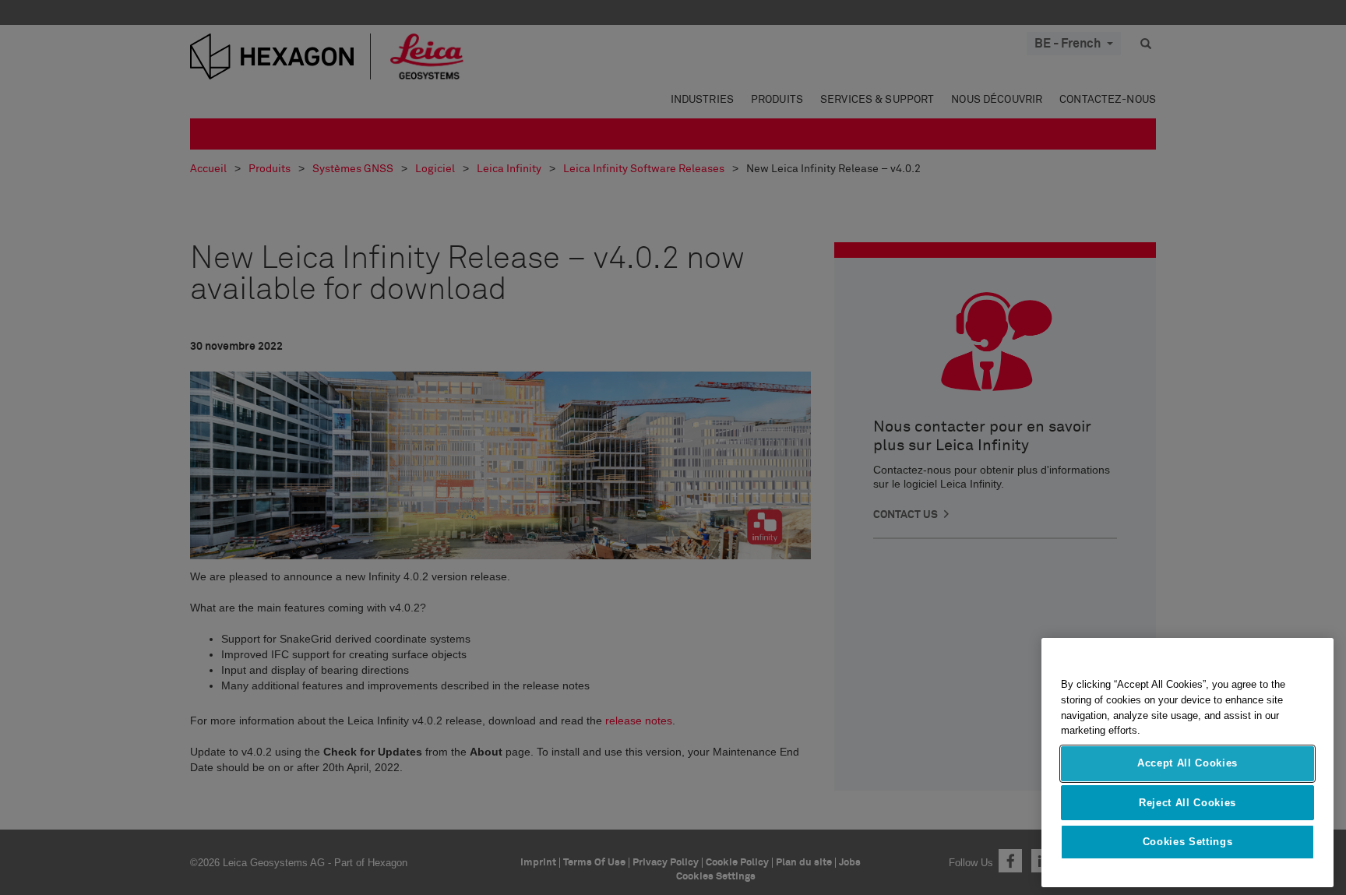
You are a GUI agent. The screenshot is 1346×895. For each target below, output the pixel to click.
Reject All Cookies (1187, 802)
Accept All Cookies (1187, 763)
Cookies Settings (1188, 841)
